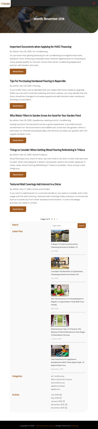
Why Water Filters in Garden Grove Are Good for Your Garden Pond (45, 115)
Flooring (36, 86)
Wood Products (40, 154)
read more (18, 71)
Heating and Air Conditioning (57, 120)
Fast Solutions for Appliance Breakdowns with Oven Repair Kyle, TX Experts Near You (67, 362)
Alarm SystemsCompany (61, 379)
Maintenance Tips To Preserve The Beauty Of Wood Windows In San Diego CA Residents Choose (68, 332)
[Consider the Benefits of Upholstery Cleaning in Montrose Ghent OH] (60, 263)
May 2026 (55, 398)
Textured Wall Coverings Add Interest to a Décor (35, 184)
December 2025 (57, 404)
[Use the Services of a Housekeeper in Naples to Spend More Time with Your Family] (60, 290)
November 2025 (57, 408)
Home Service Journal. (45, 426)
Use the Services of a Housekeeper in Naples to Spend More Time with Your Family (67, 302)
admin (16, 51)
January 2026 (56, 401)
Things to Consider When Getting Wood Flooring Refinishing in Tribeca (47, 150)
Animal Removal (58, 383)
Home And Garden (41, 189)
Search (82, 225)
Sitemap (74, 426)
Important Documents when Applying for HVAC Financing (40, 46)
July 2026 (55, 395)
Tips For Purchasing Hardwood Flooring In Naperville (38, 81)
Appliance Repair (58, 386)
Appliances (55, 389)
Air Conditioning (57, 376)
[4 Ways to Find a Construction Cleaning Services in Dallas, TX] (60, 236)
